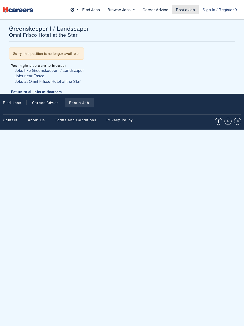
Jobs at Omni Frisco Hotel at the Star (48, 81)
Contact (10, 119)
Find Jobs (91, 9)
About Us (36, 119)
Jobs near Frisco (30, 76)
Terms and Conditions (76, 119)
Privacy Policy (120, 119)
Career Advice (155, 9)
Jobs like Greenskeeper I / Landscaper (49, 70)
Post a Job (185, 9)
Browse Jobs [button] (119, 9)
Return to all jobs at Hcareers (36, 91)
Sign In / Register (219, 9)
